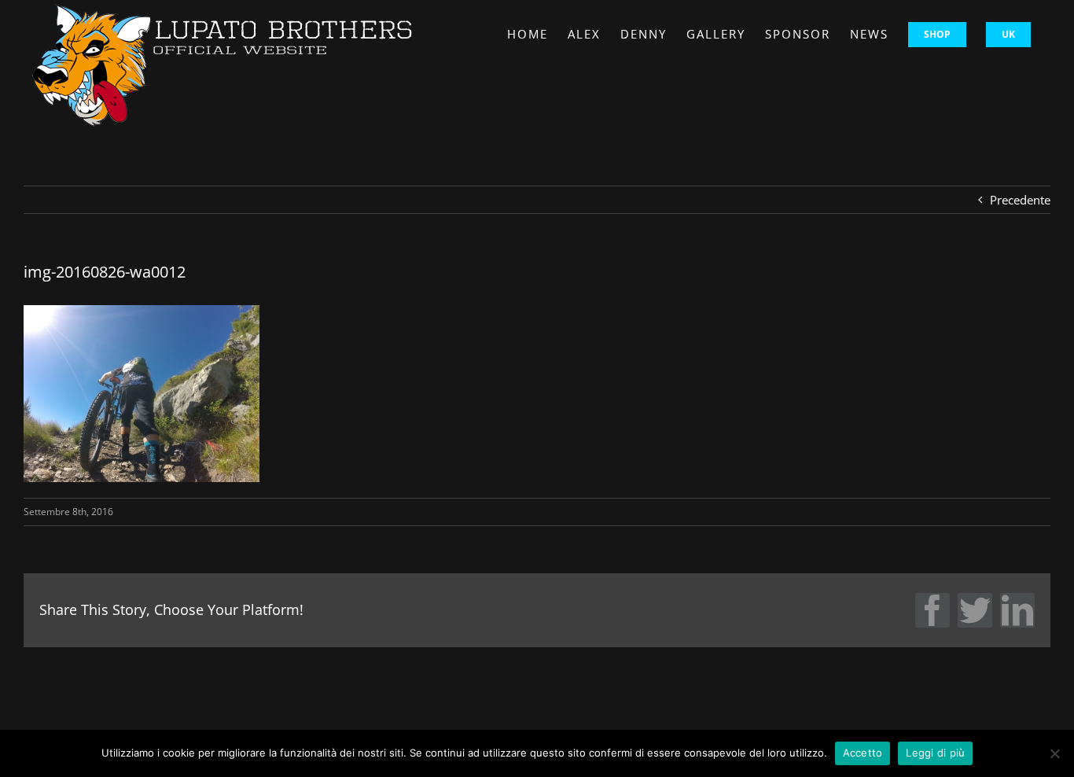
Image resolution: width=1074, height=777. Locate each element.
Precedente (1020, 200)
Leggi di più (935, 752)
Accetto (863, 752)
